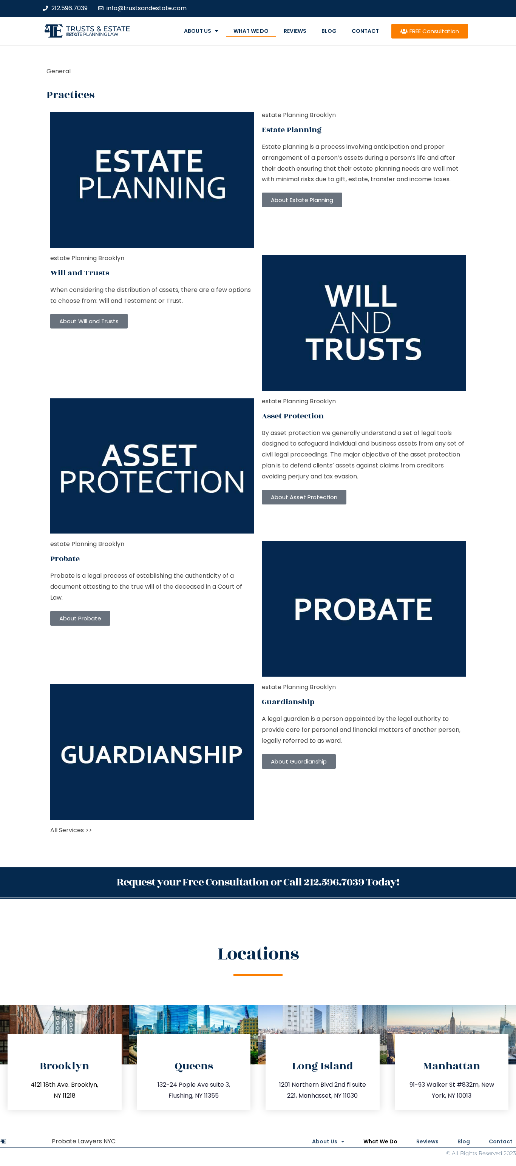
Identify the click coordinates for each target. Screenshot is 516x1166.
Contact (365, 31)
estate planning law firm (92, 34)
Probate (65, 558)
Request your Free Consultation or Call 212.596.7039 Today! (258, 882)
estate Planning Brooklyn (299, 115)
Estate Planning (291, 130)
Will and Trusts (79, 273)
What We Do (251, 31)
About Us (197, 31)
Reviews (295, 31)
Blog (329, 31)
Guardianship (288, 702)
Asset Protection (293, 416)
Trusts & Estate (98, 29)
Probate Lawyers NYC (84, 1141)
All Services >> (71, 830)
